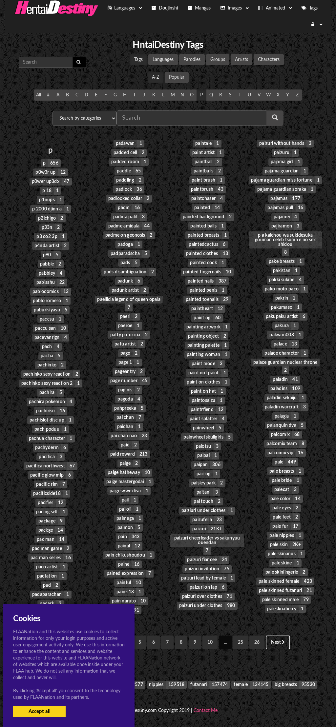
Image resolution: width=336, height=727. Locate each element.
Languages (163, 59)
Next (276, 642)
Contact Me (206, 710)
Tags (138, 59)
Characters (269, 59)
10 (210, 642)
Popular (176, 77)
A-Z (155, 77)
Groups (217, 59)
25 (240, 642)
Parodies (191, 59)
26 (257, 642)
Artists (241, 59)
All (38, 95)
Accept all (40, 711)
